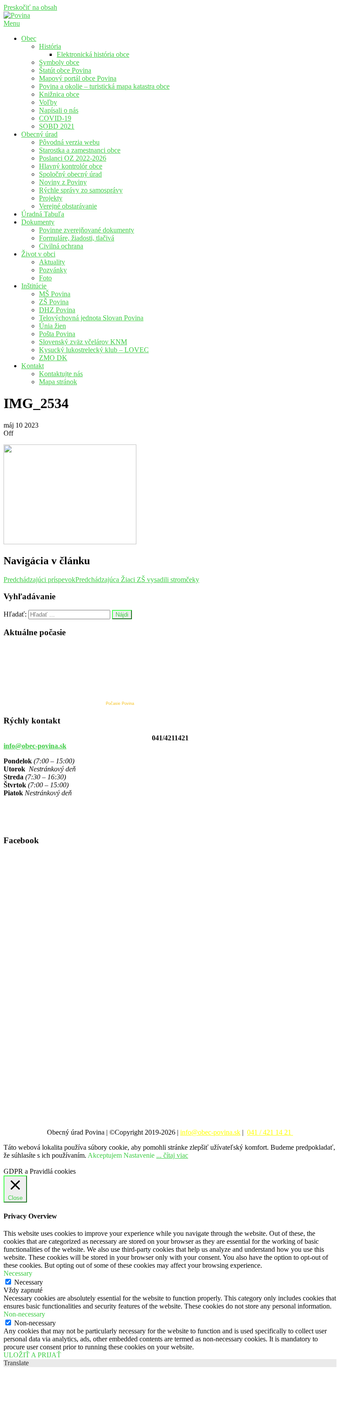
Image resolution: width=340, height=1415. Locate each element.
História (50, 46)
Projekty (50, 198)
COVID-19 (55, 118)
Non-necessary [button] (24, 1314)
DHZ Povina (57, 310)
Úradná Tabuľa (42, 214)
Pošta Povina (57, 334)
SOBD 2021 (56, 126)
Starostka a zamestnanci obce (79, 150)
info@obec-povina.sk (35, 746)
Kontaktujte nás (61, 373)
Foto (45, 278)
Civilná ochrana (61, 246)
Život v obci (38, 254)
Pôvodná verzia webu (69, 142)
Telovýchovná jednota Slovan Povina (91, 318)
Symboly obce (59, 62)
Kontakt (32, 365)
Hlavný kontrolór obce (70, 166)
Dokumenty (37, 222)
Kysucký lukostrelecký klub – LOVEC (94, 350)
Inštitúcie (33, 286)
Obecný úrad (39, 134)
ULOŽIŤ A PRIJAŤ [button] (32, 1355)
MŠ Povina (54, 294)
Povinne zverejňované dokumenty (86, 230)
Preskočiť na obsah (30, 7)
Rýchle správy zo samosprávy (81, 190)
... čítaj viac (172, 1155)
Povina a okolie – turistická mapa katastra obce (104, 86)
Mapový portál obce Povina (77, 78)
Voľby (48, 102)
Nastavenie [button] (139, 1155)
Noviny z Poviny (63, 182)
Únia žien (52, 326)
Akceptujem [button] (105, 1155)
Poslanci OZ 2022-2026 (72, 158)
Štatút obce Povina (65, 70)
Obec (28, 38)
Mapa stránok (58, 381)
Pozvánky (53, 270)
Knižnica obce (59, 94)
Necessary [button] (18, 1273)
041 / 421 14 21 (270, 1132)
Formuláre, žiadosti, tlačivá (76, 238)
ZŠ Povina (54, 302)
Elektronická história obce (93, 54)
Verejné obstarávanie (68, 206)
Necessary (28, 1282)
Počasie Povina (120, 703)
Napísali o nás (58, 110)
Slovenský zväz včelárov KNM (83, 342)
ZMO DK (53, 358)
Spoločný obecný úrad (70, 174)
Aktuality (52, 262)
